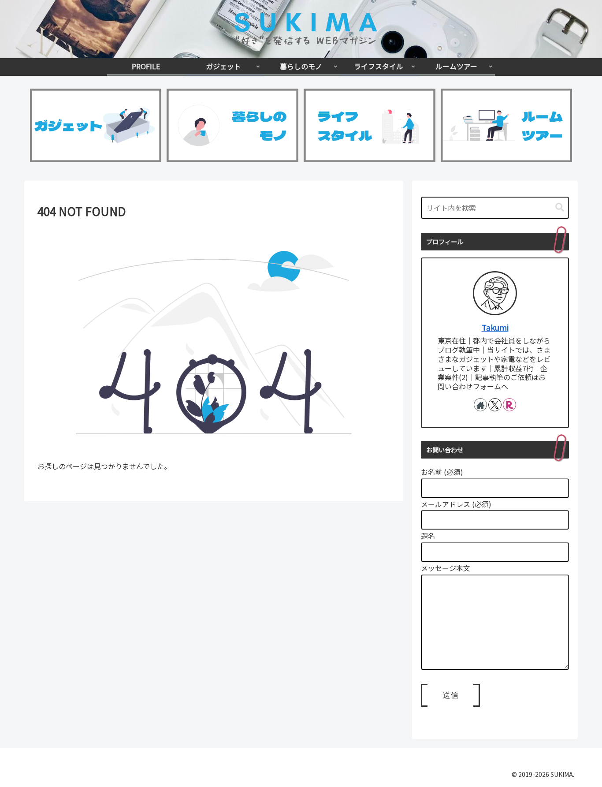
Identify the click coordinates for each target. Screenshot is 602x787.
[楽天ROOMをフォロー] (509, 404)
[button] (560, 207)
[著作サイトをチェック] (480, 404)
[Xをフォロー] (495, 404)
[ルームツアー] (506, 126)
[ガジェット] (95, 126)
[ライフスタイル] (369, 126)
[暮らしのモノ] (232, 126)
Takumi (495, 327)
